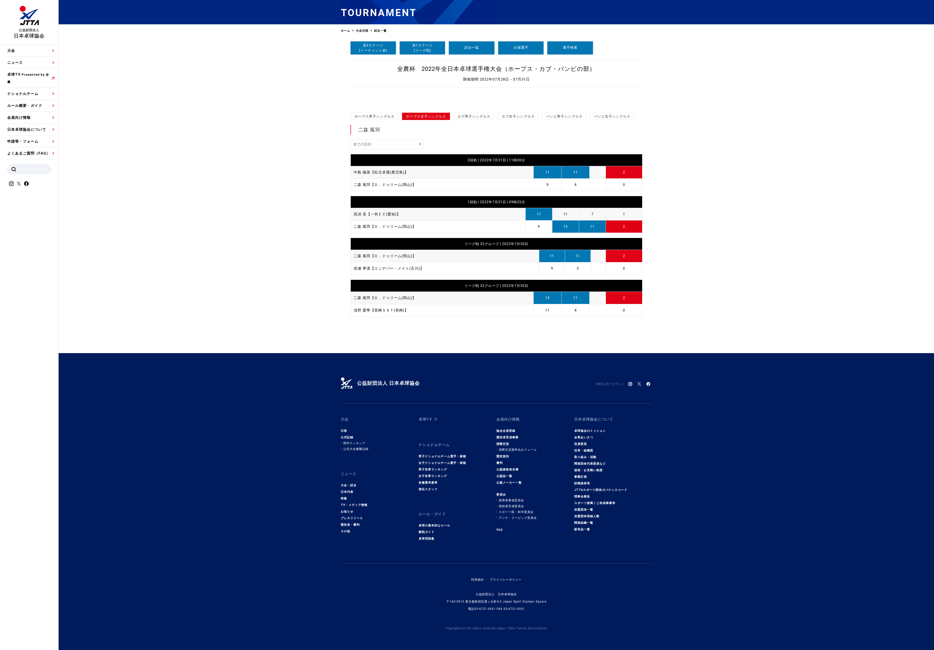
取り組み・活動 (585, 457)
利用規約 (477, 579)
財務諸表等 (582, 483)
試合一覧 (471, 47)
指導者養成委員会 (511, 500)
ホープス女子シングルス (426, 116)
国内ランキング (354, 443)
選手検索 (570, 47)
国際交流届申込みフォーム (518, 449)
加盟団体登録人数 (587, 516)
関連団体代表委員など (590, 463)
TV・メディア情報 (354, 505)
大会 (11, 50)
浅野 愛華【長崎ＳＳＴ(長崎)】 (381, 310)
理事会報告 (582, 496)
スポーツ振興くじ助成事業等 (594, 503)
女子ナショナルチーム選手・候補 (442, 463)
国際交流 (502, 444)
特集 (344, 498)
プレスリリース (352, 518)
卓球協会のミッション (590, 430)
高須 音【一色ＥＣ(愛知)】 (377, 214)
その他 (345, 531)
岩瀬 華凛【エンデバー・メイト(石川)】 (389, 268)
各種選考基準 (428, 482)
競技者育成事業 (507, 437)
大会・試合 (349, 485)
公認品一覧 (504, 476)
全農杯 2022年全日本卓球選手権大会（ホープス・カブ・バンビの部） (496, 68)
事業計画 (580, 476)
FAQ (499, 529)
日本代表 (347, 492)
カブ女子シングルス (518, 116)
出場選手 (521, 47)
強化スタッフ (428, 489)
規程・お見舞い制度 (588, 470)
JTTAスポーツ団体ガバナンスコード (600, 490)
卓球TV (28, 78)
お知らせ (347, 511)
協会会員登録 (505, 430)
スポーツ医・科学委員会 (516, 512)
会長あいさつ (583, 437)
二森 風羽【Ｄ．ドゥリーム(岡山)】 (385, 185)
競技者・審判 (350, 524)
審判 (499, 463)
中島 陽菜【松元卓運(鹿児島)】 (381, 172)
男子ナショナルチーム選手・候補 (442, 456)
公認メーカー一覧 (509, 482)
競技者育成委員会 (511, 506)
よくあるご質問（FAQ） (28, 153)
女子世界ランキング (433, 476)
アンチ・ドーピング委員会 (518, 518)
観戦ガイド (426, 532)
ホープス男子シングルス (374, 116)
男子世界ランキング (433, 469)
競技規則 (502, 456)
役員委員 (580, 444)
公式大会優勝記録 (355, 449)
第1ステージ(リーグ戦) (422, 47)
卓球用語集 (426, 538)
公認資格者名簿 (507, 469)
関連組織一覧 (583, 522)
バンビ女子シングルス (612, 116)
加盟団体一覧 (583, 509)
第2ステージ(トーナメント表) (373, 47)
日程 (344, 430)
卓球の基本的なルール (434, 525)
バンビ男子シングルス (564, 116)
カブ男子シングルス (474, 116)
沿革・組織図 (583, 450)
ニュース (15, 62)
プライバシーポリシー (505, 579)
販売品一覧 (582, 529)
